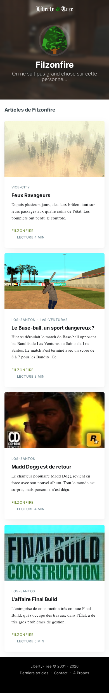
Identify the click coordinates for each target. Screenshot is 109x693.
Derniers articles (34, 673)
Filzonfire (22, 230)
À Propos (81, 673)
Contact (61, 673)
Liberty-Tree (41, 666)
